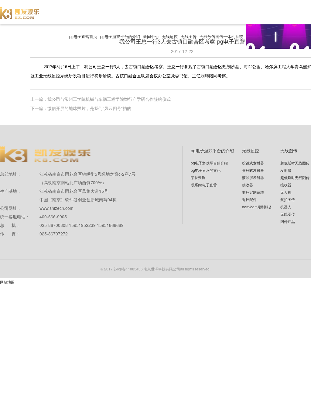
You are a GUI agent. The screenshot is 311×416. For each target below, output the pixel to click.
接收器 (247, 184)
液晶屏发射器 (253, 177)
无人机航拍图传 (287, 195)
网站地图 (7, 281)
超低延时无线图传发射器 (294, 166)
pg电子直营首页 (83, 36)
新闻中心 (151, 36)
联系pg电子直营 (204, 184)
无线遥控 (170, 36)
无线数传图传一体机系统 (221, 36)
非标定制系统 (253, 192)
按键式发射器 (253, 162)
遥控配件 (249, 199)
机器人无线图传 (287, 210)
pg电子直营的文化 (205, 170)
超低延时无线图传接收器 (294, 181)
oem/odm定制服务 (257, 206)
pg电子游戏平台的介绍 (120, 36)
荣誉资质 (198, 177)
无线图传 (189, 36)
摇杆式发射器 (253, 170)
